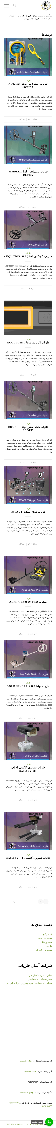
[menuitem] (14, 6)
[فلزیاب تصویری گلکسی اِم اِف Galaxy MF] (28, 741)
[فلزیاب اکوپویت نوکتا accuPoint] (28, 318)
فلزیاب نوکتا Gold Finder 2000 (28, 686)
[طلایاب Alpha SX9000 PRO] (28, 575)
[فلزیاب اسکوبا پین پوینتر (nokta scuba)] (28, 57)
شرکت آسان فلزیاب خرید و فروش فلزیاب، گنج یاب (29, 983)
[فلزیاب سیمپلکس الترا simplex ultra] (28, 145)
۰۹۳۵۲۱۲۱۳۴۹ (14, 1103)
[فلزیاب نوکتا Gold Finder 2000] (28, 659)
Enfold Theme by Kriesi (15, 1124)
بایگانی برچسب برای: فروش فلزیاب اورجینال (30, 15)
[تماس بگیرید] (49, 1122)
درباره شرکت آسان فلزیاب (40, 979)
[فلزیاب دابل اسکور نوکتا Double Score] (28, 400)
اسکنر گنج (47, 934)
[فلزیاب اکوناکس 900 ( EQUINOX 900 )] (28, 229)
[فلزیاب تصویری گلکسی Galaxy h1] (28, 831)
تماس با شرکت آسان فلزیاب (39, 975)
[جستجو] (14, 6)
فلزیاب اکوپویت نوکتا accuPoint (28, 342)
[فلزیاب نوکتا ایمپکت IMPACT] (28, 485)
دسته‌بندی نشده (45, 938)
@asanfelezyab (26, 1061)
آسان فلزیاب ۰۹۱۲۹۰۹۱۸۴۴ (34, 1124)
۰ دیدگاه (22, 120)
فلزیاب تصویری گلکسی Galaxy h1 (28, 857)
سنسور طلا (47, 942)
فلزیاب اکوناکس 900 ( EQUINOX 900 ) (28, 256)
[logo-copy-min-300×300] (33, 6)
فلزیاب (28, 81)
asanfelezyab (30, 1071)
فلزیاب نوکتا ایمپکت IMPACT (28, 511)
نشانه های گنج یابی (43, 950)
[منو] (7, 6)
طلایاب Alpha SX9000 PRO (28, 601)
